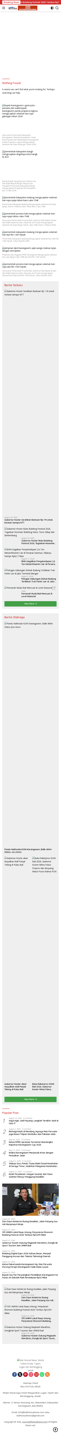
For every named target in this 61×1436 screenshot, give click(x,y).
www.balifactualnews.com (35, 1422)
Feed (35, 1383)
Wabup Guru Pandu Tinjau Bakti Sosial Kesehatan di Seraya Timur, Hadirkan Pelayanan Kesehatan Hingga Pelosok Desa (33, 1165)
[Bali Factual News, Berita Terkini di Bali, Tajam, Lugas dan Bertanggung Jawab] (22, 8)
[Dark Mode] (52, 8)
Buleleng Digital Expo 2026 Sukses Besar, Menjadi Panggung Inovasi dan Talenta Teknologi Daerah (26, 1255)
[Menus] (4, 7)
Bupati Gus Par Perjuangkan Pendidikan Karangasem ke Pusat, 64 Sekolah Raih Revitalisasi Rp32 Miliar (30, 1276)
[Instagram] (31, 1374)
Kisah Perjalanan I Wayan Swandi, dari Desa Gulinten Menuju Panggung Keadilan (30, 1175)
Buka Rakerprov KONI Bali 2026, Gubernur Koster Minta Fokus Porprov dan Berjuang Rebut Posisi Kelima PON (44, 1087)
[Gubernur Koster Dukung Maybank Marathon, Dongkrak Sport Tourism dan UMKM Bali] (30, 1329)
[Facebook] (14, 1374)
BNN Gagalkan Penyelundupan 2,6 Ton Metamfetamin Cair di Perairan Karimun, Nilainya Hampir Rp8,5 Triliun (38, 562)
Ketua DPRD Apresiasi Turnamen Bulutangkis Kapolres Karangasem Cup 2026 (31, 1143)
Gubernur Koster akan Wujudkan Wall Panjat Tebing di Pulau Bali (15, 1087)
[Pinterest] (25, 1374)
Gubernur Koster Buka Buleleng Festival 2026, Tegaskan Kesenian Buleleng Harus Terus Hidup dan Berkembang (37, 542)
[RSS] (47, 1374)
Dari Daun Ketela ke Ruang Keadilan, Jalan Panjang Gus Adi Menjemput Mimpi (30, 1222)
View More (29, 603)
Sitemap (27, 1383)
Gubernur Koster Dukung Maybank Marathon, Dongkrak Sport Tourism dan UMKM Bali (30, 1244)
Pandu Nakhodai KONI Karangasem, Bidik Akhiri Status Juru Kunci (28, 850)
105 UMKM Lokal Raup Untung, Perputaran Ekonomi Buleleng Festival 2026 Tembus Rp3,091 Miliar (27, 1233)
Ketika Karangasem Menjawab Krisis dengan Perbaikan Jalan (31, 1154)
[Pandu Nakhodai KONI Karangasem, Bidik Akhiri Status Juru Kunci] (30, 734)
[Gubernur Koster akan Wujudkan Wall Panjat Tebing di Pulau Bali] (16, 969)
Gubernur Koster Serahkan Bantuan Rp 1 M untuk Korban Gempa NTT (28, 521)
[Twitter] (20, 1374)
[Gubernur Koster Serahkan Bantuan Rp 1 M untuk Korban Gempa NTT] (30, 402)
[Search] (57, 8)
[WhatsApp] (42, 1374)
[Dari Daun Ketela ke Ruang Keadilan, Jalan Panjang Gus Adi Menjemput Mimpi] (30, 1200)
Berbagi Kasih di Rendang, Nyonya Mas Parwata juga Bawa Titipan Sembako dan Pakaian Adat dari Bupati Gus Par (33, 1133)
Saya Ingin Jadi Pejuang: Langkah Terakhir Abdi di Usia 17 (33, 1122)
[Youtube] (36, 1374)
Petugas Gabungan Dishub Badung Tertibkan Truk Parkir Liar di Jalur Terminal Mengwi (38, 580)
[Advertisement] (30, 44)
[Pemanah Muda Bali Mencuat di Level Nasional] (28, 587)
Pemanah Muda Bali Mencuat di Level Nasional (36, 595)
